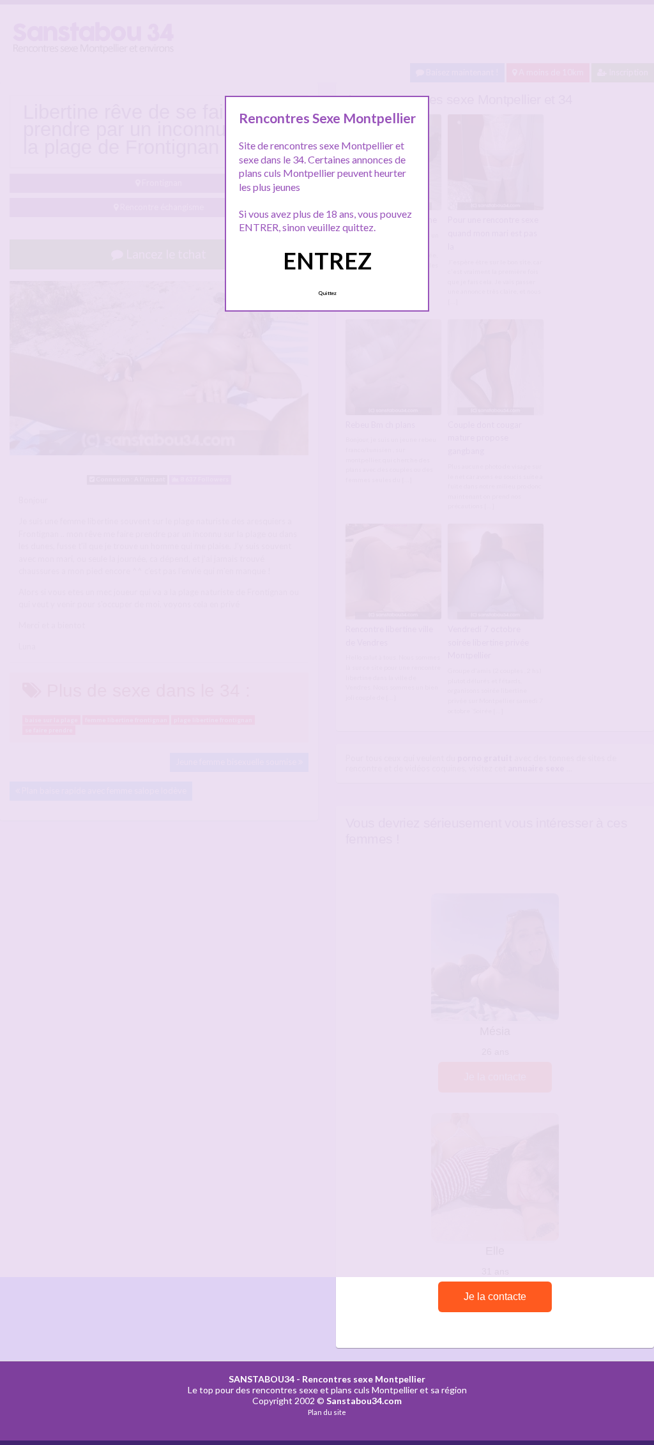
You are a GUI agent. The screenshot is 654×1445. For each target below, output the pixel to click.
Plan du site (327, 1412)
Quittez (327, 293)
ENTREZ (327, 260)
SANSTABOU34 (261, 1378)
